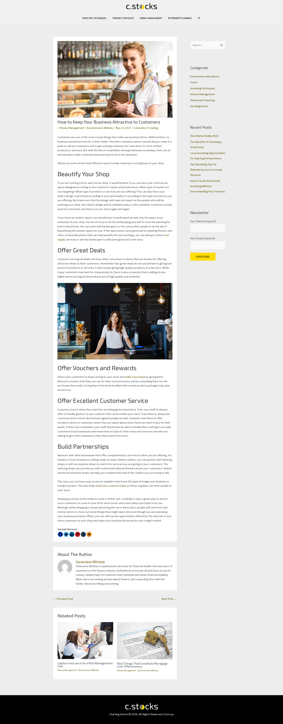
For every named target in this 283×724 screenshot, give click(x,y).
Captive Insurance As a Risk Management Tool (85, 664)
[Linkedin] (71, 534)
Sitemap (169, 714)
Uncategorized (198, 106)
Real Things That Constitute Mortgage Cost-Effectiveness (142, 665)
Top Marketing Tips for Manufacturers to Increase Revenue (206, 169)
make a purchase (135, 376)
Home (193, 82)
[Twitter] (66, 534)
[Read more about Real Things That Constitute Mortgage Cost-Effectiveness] (145, 640)
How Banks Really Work (204, 135)
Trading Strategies (123, 18)
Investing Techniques (94, 18)
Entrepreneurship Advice (204, 76)
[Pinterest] (77, 534)
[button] (199, 18)
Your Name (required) (203, 221)
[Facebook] (60, 534)
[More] (89, 534)
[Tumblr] (83, 534)
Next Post (169, 598)
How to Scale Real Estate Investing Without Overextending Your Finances (207, 186)
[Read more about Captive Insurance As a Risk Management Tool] (85, 640)
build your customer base (111, 485)
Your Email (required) (202, 238)
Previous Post (63, 598)
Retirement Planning (180, 18)
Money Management (151, 18)
